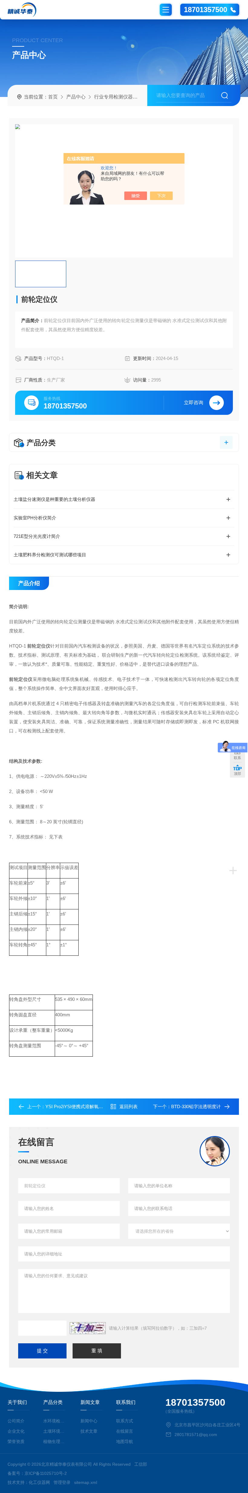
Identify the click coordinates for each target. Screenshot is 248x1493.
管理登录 (62, 1482)
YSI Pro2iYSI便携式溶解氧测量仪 (78, 1106)
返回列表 (128, 1106)
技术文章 (88, 1431)
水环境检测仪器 (55, 1420)
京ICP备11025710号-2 (45, 1473)
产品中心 (76, 96)
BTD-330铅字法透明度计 (196, 1106)
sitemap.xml (85, 1482)
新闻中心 (88, 1420)
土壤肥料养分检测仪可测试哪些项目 (50, 554)
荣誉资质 (16, 1441)
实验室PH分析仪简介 (35, 517)
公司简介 (16, 1420)
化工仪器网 (39, 1482)
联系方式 (124, 1420)
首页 (53, 96)
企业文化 (16, 1431)
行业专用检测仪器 (113, 96)
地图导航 (124, 1441)
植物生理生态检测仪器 (55, 1441)
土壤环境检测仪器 (55, 1431)
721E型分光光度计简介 (37, 536)
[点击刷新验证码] (88, 1328)
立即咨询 (193, 402)
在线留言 (124, 1431)
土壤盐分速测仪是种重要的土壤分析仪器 (54, 499)
